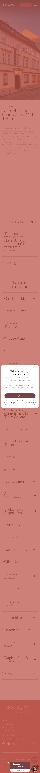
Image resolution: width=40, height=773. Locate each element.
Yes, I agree (20, 396)
